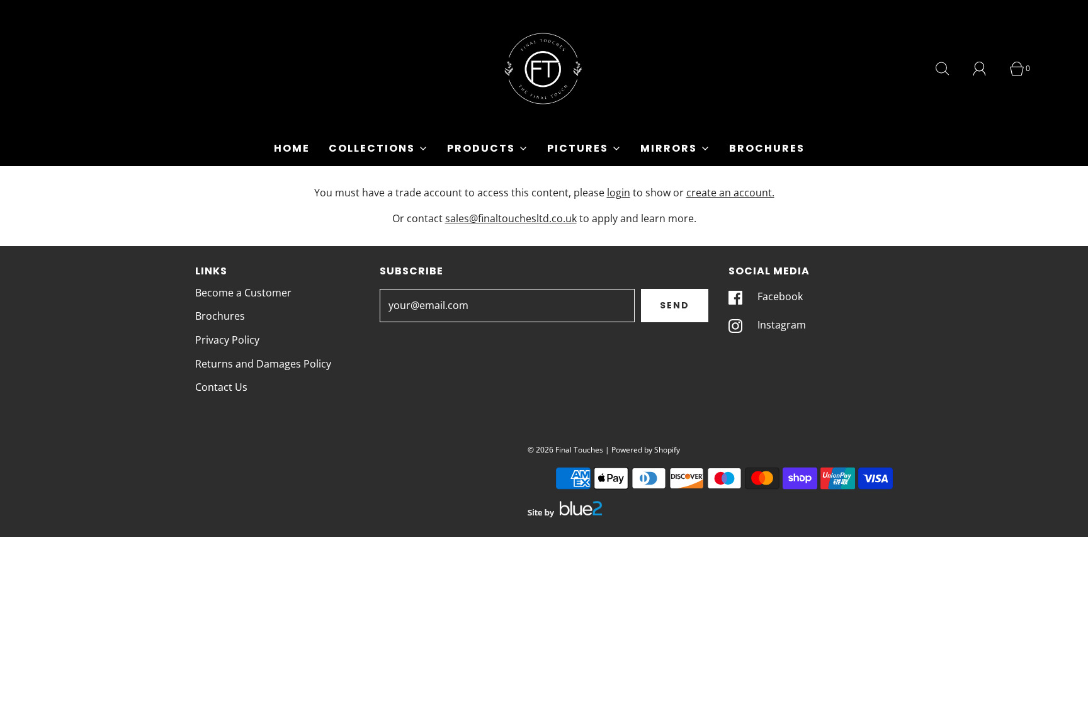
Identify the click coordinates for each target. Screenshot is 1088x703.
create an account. (730, 193)
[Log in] (986, 68)
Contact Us (221, 387)
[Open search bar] (949, 68)
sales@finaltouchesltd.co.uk (511, 218)
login (618, 193)
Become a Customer (243, 293)
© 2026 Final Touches (565, 449)
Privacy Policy (227, 340)
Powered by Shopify (645, 449)
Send (674, 305)
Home (292, 148)
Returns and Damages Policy (263, 364)
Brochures (767, 148)
